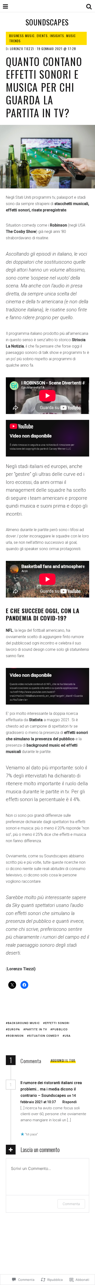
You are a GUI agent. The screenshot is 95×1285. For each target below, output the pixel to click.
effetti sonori (57, 1023)
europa (14, 1029)
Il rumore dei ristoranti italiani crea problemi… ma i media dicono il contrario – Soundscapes (51, 1089)
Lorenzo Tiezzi (22, 48)
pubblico (60, 1029)
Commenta (71, 1204)
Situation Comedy (44, 1035)
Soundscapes (47, 22)
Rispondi (69, 1102)
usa (68, 1035)
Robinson (16, 1035)
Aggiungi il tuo (63, 1060)
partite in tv (36, 1029)
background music (24, 1023)
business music (22, 35)
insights (57, 35)
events (42, 35)
